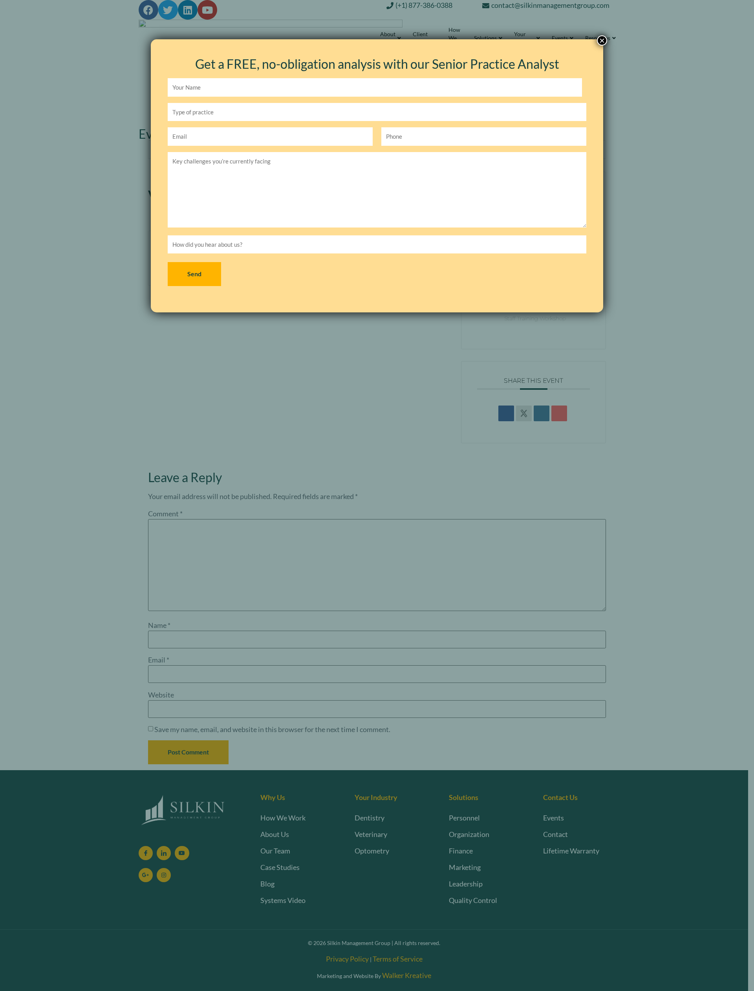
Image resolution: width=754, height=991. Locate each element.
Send (194, 273)
